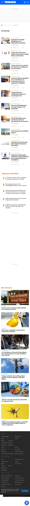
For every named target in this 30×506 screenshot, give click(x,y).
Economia (3, 449)
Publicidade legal (4, 480)
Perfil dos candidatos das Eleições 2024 (4, 443)
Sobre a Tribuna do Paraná (6, 475)
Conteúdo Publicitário (5, 484)
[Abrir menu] (2, 2)
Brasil (16, 438)
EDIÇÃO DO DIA (4, 461)
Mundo (2, 447)
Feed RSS (3, 486)
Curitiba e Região (4, 436)
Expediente (17, 475)
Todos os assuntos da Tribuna (7, 453)
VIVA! (2, 459)
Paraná (2, 438)
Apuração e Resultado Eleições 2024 (11, 443)
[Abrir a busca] (27, 2)
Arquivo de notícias (19, 453)
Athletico (3, 465)
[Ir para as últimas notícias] (25, 2)
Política (16, 447)
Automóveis (17, 449)
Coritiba (9, 465)
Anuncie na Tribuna (19, 478)
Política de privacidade (20, 480)
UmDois (2, 463)
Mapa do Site (18, 484)
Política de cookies (19, 482)
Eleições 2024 (18, 436)
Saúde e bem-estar (19, 451)
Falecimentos (4, 451)
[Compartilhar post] (23, 47)
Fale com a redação (5, 478)
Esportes (17, 461)
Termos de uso (4, 482)
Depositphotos (4, 470)
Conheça (25, 490)
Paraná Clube (4, 467)
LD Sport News (18, 463)
